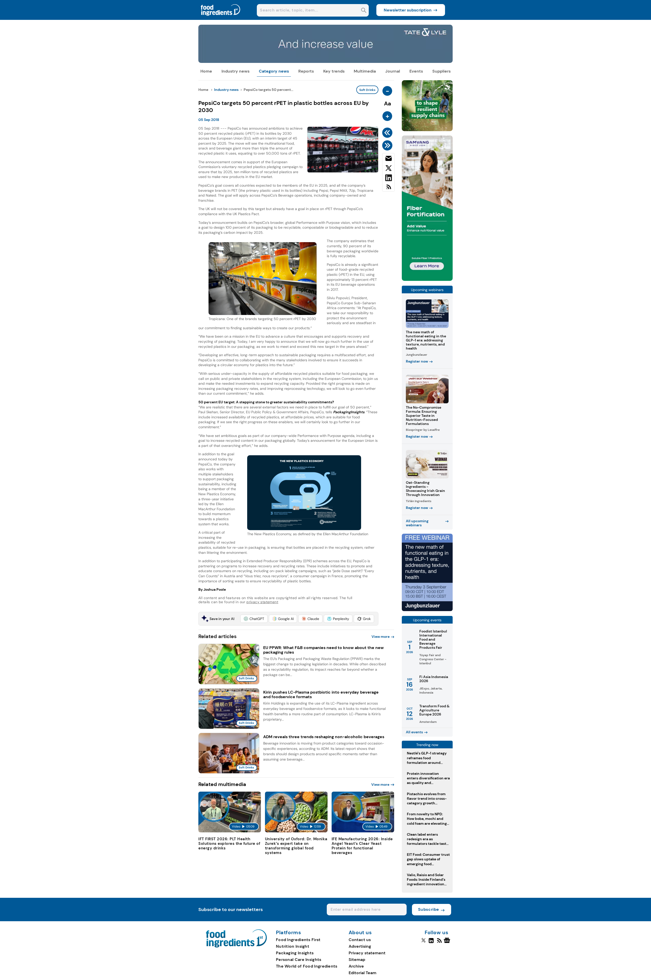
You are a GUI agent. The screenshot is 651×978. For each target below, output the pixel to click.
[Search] (363, 11)
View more (381, 637)
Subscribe (428, 909)
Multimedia (365, 71)
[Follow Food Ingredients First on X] (423, 942)
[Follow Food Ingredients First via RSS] (439, 942)
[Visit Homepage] (220, 18)
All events (414, 732)
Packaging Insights (295, 953)
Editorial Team (362, 972)
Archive (356, 966)
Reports (306, 71)
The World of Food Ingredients (306, 966)
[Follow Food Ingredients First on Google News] (448, 942)
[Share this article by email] (388, 159)
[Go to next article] (388, 145)
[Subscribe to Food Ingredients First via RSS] (388, 189)
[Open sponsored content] (325, 61)
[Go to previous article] (388, 133)
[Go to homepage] (236, 946)
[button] (254, 619)
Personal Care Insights (298, 959)
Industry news (235, 71)
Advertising (360, 946)
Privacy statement (367, 953)
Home (206, 71)
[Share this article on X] (388, 169)
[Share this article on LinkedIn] (388, 179)
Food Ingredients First (298, 939)
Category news (274, 71)
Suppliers (441, 71)
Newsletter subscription (408, 10)
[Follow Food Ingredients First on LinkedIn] (431, 942)
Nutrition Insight (292, 946)
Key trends (334, 71)
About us (360, 932)
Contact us (360, 939)
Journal (392, 71)
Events (416, 71)
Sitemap (357, 959)
